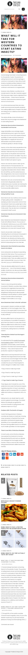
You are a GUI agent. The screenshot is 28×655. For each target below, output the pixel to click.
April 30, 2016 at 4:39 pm (7, 564)
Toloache (16, 260)
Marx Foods (14, 272)
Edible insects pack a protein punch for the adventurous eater (13, 527)
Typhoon (8, 262)
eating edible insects (9, 465)
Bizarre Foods (16, 224)
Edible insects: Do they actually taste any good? (13, 554)
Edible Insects (7, 32)
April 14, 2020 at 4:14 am (7, 610)
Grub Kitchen (20, 254)
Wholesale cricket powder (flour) (11, 501)
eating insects (21, 465)
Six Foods (3, 274)
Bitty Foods (21, 272)
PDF (15, 406)
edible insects (5, 467)
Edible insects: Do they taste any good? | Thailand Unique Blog (13, 607)
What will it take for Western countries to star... (12, 561)
